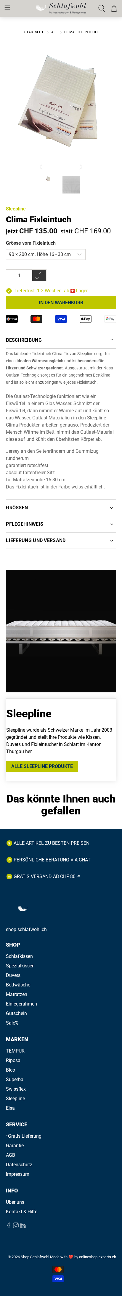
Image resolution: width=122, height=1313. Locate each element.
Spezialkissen (20, 966)
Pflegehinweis (24, 524)
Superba (14, 1079)
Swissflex (16, 1089)
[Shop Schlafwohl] (61, 8)
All (54, 32)
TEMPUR (15, 1051)
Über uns (15, 1202)
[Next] (78, 167)
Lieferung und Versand (35, 540)
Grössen (17, 507)
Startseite (34, 32)
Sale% (12, 1023)
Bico (10, 1070)
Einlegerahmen (21, 1004)
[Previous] (43, 167)
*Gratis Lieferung (23, 1136)
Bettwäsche (18, 985)
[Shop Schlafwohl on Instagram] (16, 1226)
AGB (10, 1155)
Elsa (10, 1108)
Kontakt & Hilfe (21, 1211)
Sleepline (16, 209)
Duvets (13, 975)
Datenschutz (19, 1164)
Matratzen (16, 994)
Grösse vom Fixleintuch (31, 243)
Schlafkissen (19, 956)
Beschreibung (24, 340)
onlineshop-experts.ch (97, 1257)
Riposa (13, 1060)
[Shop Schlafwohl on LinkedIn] (23, 1226)
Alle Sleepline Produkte (42, 766)
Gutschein (16, 1013)
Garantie (15, 1145)
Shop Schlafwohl (35, 1257)
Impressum (17, 1174)
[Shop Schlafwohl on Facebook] (9, 1226)
